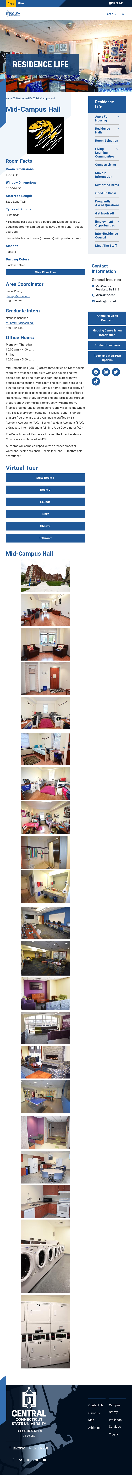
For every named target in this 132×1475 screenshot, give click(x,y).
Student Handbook (107, 345)
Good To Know (105, 193)
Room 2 (45, 489)
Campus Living (105, 164)
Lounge (45, 502)
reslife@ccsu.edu (106, 301)
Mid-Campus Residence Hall (105, 288)
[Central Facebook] (13, 1460)
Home (9, 98)
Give (21, 3)
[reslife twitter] (116, 372)
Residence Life (105, 104)
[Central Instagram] (28, 1460)
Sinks (45, 514)
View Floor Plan (45, 272)
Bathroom (45, 538)
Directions (19, 1448)
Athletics (94, 1428)
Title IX (113, 1434)
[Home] (13, 13)
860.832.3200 (41, 1448)
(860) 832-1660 (105, 295)
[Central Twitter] (20, 1460)
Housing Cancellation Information (107, 333)
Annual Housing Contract (107, 318)
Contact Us (95, 1405)
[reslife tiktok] (96, 381)
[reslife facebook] (96, 372)
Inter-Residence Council (106, 235)
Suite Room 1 (45, 477)
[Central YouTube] (44, 1460)
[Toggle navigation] (124, 13)
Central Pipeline (116, 3)
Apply (11, 3)
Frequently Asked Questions (107, 203)
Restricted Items (107, 185)
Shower (45, 526)
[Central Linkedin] (36, 1460)
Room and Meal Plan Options (107, 358)
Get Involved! (104, 213)
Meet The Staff (106, 245)
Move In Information (103, 174)
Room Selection (106, 140)
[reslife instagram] (106, 372)
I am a (109, 14)
